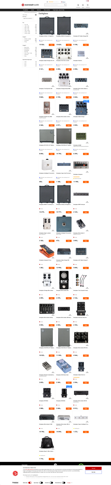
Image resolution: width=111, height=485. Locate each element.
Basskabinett (26, 48)
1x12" (25, 61)
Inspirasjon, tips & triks (58, 10)
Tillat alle (93, 468)
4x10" (25, 65)
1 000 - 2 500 (26, 26)
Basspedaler (26, 50)
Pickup (25, 41)
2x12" (25, 64)
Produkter (25, 10)
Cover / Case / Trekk (28, 53)
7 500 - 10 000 (27, 30)
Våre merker (47, 10)
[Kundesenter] (78, 5)
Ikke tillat (93, 472)
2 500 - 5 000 (26, 27)
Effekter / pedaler (27, 38)
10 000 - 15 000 (27, 31)
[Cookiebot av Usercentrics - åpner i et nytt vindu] (15, 483)
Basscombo (26, 47)
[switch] (41, 483)
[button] (55, 2)
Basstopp (26, 51)
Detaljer (69, 482)
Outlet (32, 10)
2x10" (25, 63)
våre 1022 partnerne (29, 469)
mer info (27, 479)
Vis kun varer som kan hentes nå (30, 12)
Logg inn (83, 5)
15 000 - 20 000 (27, 33)
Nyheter (39, 10)
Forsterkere (26, 40)
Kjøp (52, 44)
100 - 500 (26, 24)
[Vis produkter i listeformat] (36, 15)
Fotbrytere (26, 54)
